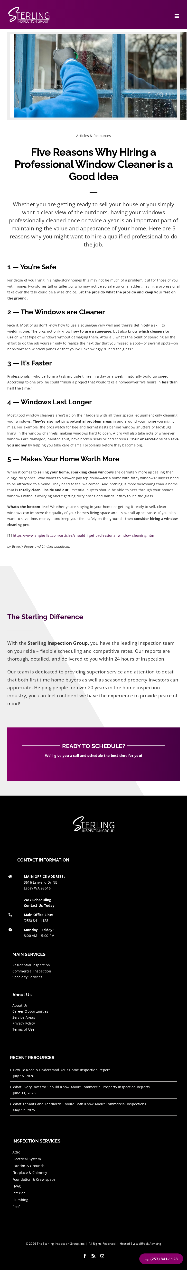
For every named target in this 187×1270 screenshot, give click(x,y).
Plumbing (20, 1199)
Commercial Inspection (31, 971)
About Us (20, 1005)
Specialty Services (27, 977)
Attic (16, 1152)
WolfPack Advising (148, 1244)
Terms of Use (23, 1029)
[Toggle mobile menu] (177, 16)
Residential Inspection (31, 965)
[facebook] (85, 1256)
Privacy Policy (23, 1023)
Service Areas (23, 1017)
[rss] (93, 1256)
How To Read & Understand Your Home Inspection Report (61, 1070)
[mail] (102, 1256)
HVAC (16, 1186)
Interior (18, 1193)
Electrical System (26, 1159)
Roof (16, 1206)
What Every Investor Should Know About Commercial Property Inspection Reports (81, 1087)
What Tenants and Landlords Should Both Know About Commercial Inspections (79, 1104)
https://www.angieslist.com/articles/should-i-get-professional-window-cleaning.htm (83, 535)
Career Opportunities (30, 1011)
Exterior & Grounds (28, 1165)
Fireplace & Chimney (29, 1172)
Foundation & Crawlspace (34, 1179)
